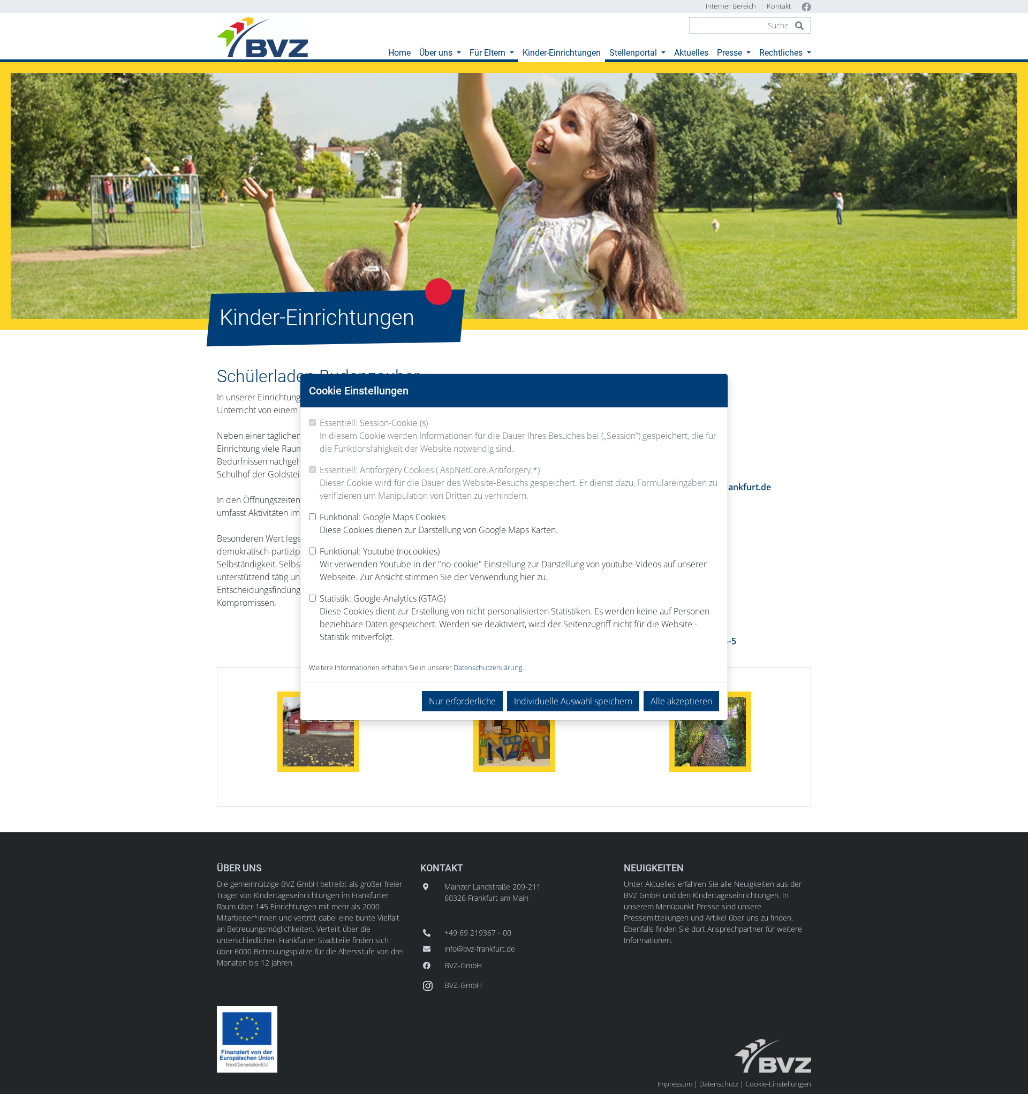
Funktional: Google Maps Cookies (439, 523)
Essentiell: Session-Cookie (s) (518, 435)
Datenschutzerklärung (488, 667)
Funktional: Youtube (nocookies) (513, 564)
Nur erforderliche (462, 701)
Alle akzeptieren (681, 701)
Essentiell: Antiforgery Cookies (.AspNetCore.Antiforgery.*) (518, 483)
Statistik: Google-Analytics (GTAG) (514, 617)
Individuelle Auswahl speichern (573, 701)
